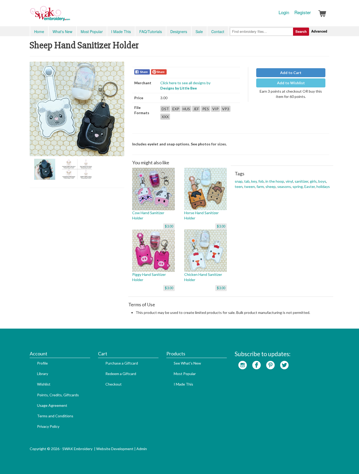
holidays (323, 186)
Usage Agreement (52, 405)
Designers (178, 31)
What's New (62, 31)
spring (298, 186)
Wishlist (43, 384)
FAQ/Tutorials (150, 31)
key (254, 181)
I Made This (121, 31)
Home (39, 31)
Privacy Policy (48, 426)
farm (260, 186)
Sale (199, 31)
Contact (217, 31)
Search (301, 31)
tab (247, 181)
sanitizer (301, 181)
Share (144, 71)
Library (42, 373)
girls (313, 181)
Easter (309, 186)
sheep (270, 186)
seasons (284, 186)
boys (322, 181)
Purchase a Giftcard (121, 363)
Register (302, 12)
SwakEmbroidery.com (69, 15)
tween (249, 186)
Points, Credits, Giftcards (58, 395)
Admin (141, 448)
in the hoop (274, 181)
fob (261, 181)
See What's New (187, 363)
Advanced (319, 31)
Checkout (113, 384)
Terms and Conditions (55, 416)
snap (239, 181)
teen (239, 186)
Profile (42, 363)
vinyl (289, 181)
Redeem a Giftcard (120, 373)
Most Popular (92, 31)
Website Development (115, 448)
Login (284, 12)
